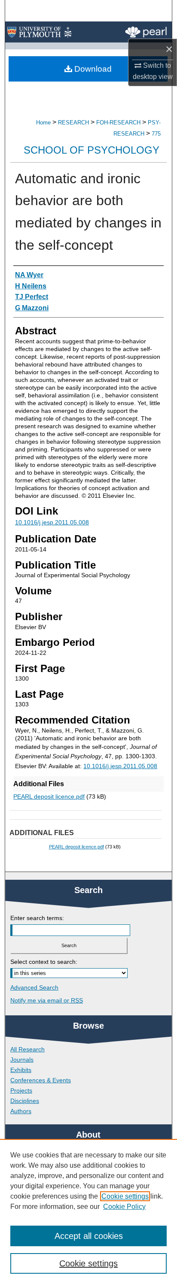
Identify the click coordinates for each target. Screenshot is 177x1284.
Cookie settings (125, 1196)
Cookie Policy (124, 1206)
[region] (88, 1211)
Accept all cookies (89, 1236)
